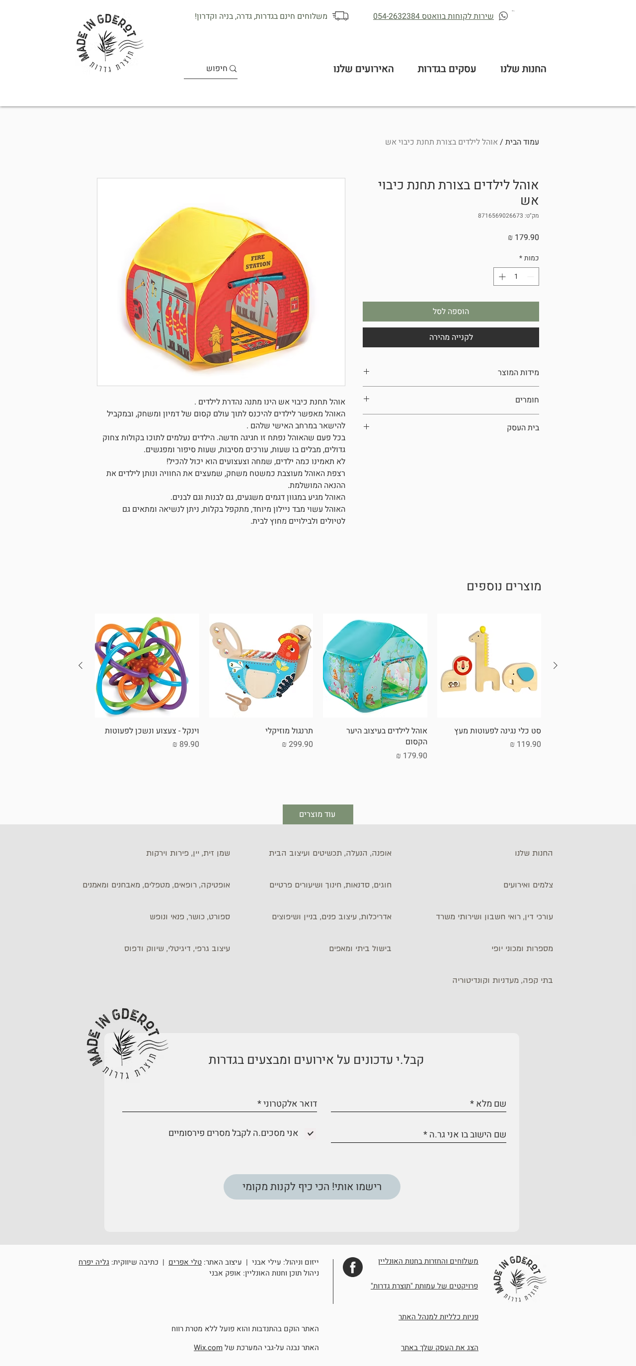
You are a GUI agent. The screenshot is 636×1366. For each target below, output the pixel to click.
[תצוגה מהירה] (489, 666)
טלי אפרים (185, 1262)
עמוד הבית (522, 142)
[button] (513, 10)
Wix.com (208, 1347)
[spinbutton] (516, 276)
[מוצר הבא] (80, 665)
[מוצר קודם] (555, 665)
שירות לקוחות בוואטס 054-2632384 (433, 16)
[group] (318, 700)
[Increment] (501, 276)
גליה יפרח (94, 1262)
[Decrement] (531, 276)
